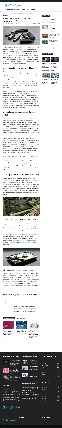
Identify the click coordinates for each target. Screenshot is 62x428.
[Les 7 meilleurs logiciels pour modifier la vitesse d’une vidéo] (6, 378)
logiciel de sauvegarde (15, 85)
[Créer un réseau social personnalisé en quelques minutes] (25, 375)
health (43, 394)
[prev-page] (4, 341)
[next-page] (6, 341)
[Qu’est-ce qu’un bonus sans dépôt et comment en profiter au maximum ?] (6, 362)
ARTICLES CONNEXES (9, 318)
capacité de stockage (25, 242)
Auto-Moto (16, 9)
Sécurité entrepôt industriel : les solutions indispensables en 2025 (21, 332)
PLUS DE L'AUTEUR (20, 318)
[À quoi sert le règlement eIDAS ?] (45, 21)
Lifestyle (28, 9)
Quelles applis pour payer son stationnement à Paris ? (29, 399)
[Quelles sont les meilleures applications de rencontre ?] (55, 75)
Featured (44, 391)
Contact (39, 9)
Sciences (33, 9)
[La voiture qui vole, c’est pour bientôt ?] (25, 362)
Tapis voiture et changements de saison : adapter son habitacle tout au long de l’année (30, 389)
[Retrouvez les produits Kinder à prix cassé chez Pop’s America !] (6, 370)
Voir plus (50, 48)
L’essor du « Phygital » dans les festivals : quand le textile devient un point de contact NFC (30, 394)
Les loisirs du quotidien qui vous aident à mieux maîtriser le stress (11, 294)
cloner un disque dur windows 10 (21, 158)
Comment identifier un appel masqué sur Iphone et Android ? (34, 368)
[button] (57, 9)
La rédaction (7, 23)
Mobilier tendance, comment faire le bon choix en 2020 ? (53, 42)
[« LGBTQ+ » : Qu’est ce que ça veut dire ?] (45, 36)
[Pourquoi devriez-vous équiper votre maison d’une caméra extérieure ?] (45, 27)
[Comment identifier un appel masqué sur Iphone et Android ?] (25, 368)
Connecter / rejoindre (7, 1)
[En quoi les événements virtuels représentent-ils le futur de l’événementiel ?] (46, 59)
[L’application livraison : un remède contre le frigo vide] (46, 75)
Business (23, 9)
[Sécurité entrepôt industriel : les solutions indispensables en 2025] (21, 325)
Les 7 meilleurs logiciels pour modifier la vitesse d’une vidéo (15, 377)
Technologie (10, 9)
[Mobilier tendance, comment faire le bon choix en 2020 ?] (45, 42)
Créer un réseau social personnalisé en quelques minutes (34, 375)
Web (5, 9)
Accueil (4, 13)
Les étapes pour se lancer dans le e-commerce (31, 294)
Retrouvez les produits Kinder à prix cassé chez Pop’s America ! (15, 370)
